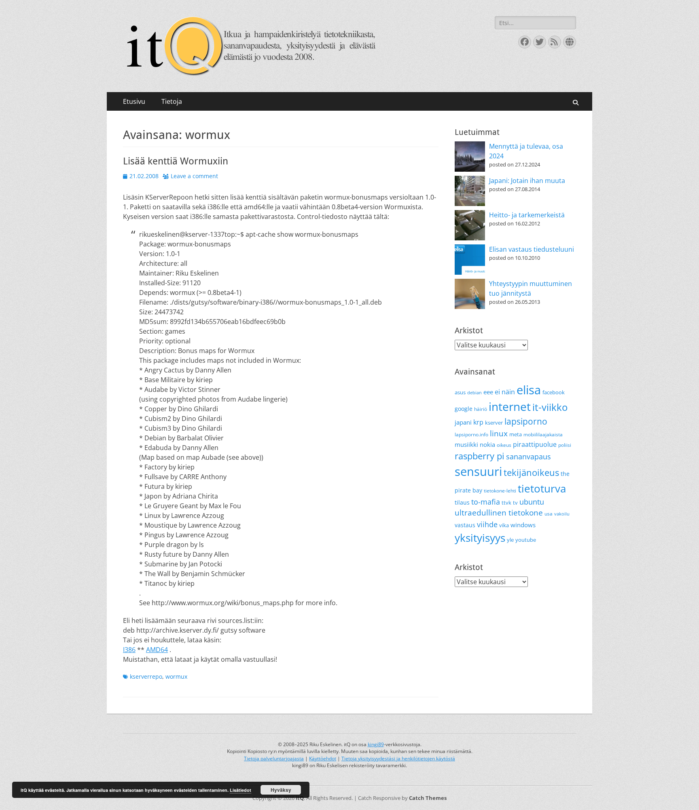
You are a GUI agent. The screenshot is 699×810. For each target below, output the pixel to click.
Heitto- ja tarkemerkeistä (527, 214)
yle (510, 539)
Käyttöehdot (322, 758)
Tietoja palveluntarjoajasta (274, 758)
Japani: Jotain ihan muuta (527, 180)
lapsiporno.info (471, 434)
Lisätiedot (240, 790)
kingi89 (376, 744)
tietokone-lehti (500, 490)
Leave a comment (194, 176)
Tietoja (171, 101)
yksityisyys (480, 537)
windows (523, 525)
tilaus (462, 502)
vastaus (465, 525)
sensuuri (478, 471)
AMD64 (157, 649)
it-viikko (550, 407)
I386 (129, 649)
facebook (553, 392)
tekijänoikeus (531, 472)
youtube (525, 539)
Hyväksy (281, 789)
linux (499, 433)
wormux (176, 676)
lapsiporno (525, 421)
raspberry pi (479, 456)
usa (548, 513)
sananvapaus (528, 456)
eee (488, 392)
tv (515, 502)
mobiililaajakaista (543, 434)
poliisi (564, 445)
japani (463, 422)
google (463, 408)
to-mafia (485, 502)
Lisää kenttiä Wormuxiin (175, 161)
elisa (529, 390)
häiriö (480, 409)
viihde (487, 524)
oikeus (504, 445)
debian (474, 393)
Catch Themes (428, 798)
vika (504, 525)
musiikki (466, 444)
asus (460, 392)
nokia (487, 444)
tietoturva (542, 488)
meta (515, 434)
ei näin (505, 391)
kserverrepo (146, 676)
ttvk (506, 502)
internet (510, 406)
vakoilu (562, 514)
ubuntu (531, 502)
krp (478, 422)
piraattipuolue (535, 444)
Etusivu (134, 101)
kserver (494, 422)
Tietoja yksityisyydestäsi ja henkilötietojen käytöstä (398, 758)
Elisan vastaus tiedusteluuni (531, 249)
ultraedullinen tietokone (499, 512)
